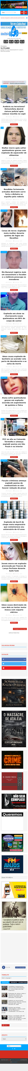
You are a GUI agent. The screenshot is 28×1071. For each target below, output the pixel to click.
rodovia (3, 169)
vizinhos (3, 336)
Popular (5, 982)
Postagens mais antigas (20, 629)
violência (3, 86)
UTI (2, 127)
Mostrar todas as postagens (17, 83)
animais (11, 17)
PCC (2, 419)
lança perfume (5, 543)
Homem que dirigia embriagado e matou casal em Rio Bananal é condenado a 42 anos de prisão (13, 1010)
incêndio (3, 293)
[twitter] (15, 1048)
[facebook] (12, 1048)
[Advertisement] (14, 66)
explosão (3, 377)
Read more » (14, 124)
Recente (14, 982)
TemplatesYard (15, 1059)
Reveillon (3, 210)
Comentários (23, 982)
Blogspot (14, 1062)
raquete (3, 584)
